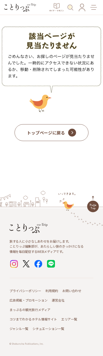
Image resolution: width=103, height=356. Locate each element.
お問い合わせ (71, 290)
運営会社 (58, 300)
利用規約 (51, 290)
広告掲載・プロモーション (29, 300)
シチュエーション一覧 (48, 328)
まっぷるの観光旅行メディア (30, 309)
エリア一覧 (69, 319)
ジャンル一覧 (19, 328)
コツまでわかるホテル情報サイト (33, 319)
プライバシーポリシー (25, 290)
